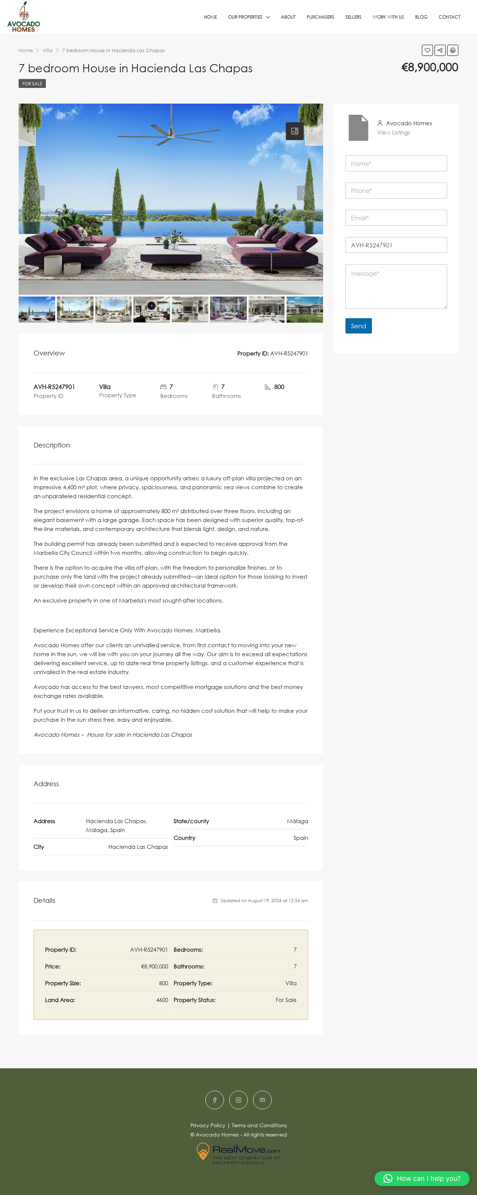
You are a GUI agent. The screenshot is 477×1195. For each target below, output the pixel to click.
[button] (422, 1178)
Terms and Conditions (259, 1125)
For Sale (32, 83)
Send (358, 326)
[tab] (295, 131)
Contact (449, 17)
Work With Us (388, 17)
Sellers (353, 17)
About (288, 17)
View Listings (393, 132)
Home (210, 17)
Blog (421, 17)
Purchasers (320, 17)
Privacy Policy (207, 1125)
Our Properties (245, 17)
